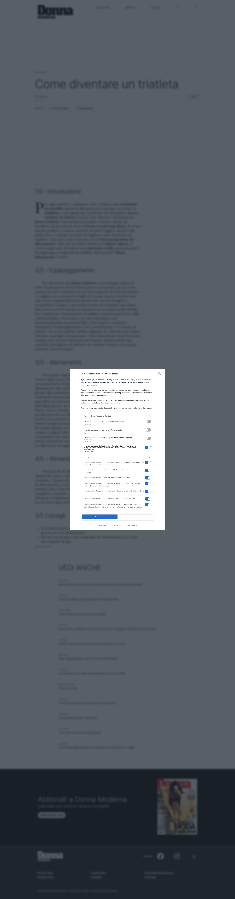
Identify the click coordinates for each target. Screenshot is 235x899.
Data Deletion (103, 525)
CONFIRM (99, 516)
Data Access (117, 525)
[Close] (160, 374)
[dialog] (117, 449)
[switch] (148, 421)
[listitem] (117, 416)
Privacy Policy (131, 525)
